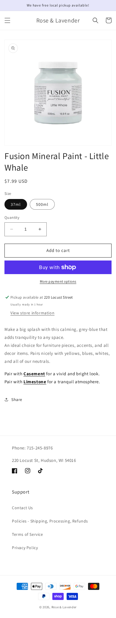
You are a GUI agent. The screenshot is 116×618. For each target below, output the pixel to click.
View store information (32, 313)
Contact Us (22, 507)
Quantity (11, 217)
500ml (42, 204)
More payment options (58, 281)
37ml (16, 204)
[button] (7, 20)
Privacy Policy (25, 547)
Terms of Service (27, 534)
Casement (34, 373)
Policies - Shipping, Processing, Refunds (50, 521)
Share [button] (16, 399)
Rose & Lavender (64, 607)
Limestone (34, 381)
